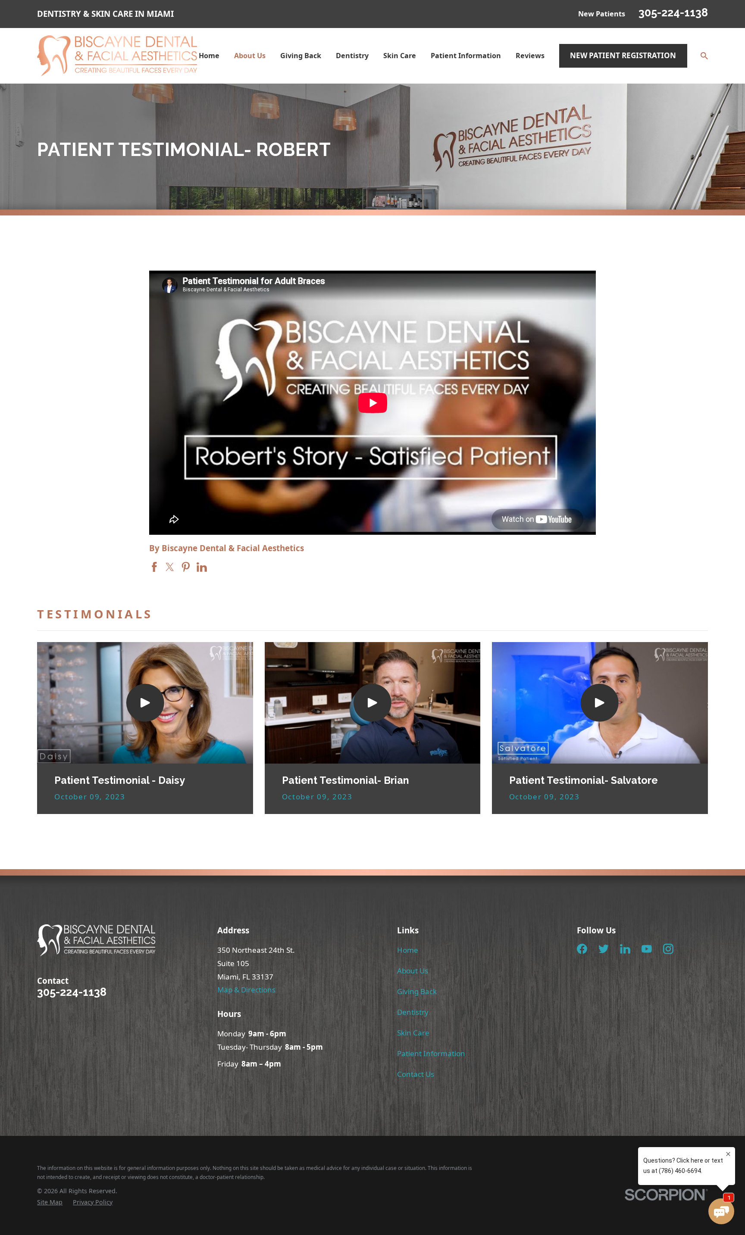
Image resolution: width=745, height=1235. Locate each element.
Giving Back (417, 991)
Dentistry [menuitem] (352, 55)
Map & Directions (246, 990)
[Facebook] (582, 949)
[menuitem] (50, 1202)
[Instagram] (668, 949)
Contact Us (415, 1074)
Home (407, 950)
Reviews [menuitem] (530, 55)
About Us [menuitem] (250, 55)
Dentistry (413, 1012)
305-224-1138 (673, 12)
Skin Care (413, 1033)
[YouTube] (647, 949)
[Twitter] (603, 949)
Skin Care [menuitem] (399, 55)
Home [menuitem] (209, 55)
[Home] (117, 56)
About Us (412, 971)
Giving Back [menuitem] (300, 55)
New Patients (601, 14)
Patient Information (431, 1053)
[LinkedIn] (625, 949)
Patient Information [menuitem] (466, 55)
